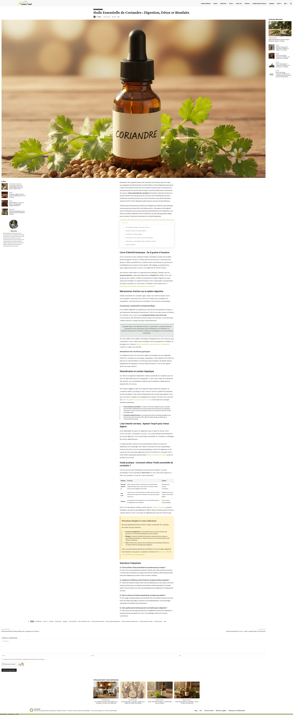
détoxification (58, 621)
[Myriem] (94, 17)
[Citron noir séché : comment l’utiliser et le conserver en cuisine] (272, 56)
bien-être (45, 621)
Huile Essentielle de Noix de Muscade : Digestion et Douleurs (20, 631)
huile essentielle (73, 621)
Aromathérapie (98, 9)
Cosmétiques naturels (15, 183)
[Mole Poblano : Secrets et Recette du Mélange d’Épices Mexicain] (5, 203)
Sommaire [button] (125, 222)
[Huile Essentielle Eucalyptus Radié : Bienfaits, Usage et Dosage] (280, 28)
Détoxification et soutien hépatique (134, 234)
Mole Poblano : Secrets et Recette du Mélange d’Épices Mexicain (16, 204)
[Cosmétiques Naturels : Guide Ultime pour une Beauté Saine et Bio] (5, 186)
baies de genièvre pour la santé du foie (136, 400)
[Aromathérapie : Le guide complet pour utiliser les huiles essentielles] (133, 690)
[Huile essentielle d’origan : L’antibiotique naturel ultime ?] (160, 690)
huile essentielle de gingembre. (113, 621)
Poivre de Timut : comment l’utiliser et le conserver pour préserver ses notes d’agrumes (283, 74)
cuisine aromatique (159, 507)
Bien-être (11, 209)
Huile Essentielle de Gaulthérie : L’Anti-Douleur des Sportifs (186, 702)
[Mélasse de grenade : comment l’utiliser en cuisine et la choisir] (272, 47)
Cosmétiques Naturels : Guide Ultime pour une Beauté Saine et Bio (16, 187)
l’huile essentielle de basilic (157, 455)
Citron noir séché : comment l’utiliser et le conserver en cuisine (283, 57)
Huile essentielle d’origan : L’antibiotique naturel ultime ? (160, 702)
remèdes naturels (158, 621)
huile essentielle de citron (84, 621)
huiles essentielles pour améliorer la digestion (153, 344)
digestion (65, 621)
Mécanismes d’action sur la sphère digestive (136, 230)
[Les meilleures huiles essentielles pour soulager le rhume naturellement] (106, 690)
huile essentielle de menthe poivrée (130, 621)
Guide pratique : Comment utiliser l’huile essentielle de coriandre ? (141, 241)
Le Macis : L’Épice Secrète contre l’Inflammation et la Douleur (17, 195)
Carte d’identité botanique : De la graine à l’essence (137, 227)
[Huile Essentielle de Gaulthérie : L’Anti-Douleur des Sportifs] (187, 690)
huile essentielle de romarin (146, 621)
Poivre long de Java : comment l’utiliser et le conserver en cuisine (283, 65)
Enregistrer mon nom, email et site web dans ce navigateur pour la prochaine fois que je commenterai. (24, 659)
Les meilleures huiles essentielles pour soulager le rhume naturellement (106, 702)
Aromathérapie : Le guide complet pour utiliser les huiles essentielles (133, 702)
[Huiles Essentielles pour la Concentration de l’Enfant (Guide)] (5, 212)
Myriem (99, 16)
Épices (10, 192)
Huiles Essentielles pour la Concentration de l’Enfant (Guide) (17, 212)
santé (165, 621)
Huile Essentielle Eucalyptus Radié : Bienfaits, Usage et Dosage (279, 40)
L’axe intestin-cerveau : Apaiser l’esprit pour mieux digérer (139, 237)
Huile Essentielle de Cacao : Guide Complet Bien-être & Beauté (246, 631)
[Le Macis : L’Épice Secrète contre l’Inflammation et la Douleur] (5, 195)
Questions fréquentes (131, 244)
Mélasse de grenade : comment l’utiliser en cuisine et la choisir (282, 48)
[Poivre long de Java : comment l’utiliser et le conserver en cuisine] (272, 64)
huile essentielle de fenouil (98, 621)
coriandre (51, 621)
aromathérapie (38, 621)
